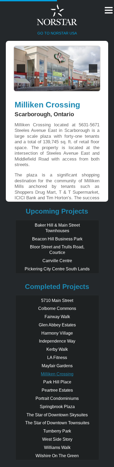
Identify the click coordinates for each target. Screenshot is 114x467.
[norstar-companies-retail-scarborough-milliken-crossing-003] (57, 68)
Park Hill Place (57, 382)
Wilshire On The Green (57, 455)
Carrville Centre (57, 260)
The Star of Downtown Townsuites (57, 423)
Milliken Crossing (57, 374)
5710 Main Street (57, 300)
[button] (21, 68)
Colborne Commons (57, 308)
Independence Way (57, 341)
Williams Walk (57, 447)
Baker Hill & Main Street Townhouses (57, 228)
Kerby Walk (57, 349)
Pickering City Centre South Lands (57, 269)
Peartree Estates (57, 390)
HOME (44, 17)
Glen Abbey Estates (57, 325)
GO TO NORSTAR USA (57, 33)
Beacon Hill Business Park (57, 239)
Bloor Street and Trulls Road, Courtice (57, 250)
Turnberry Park (57, 431)
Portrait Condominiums (57, 398)
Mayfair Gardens (57, 366)
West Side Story (57, 439)
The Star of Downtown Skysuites (57, 415)
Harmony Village (57, 333)
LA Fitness (57, 357)
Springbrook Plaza (57, 406)
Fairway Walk (57, 316)
